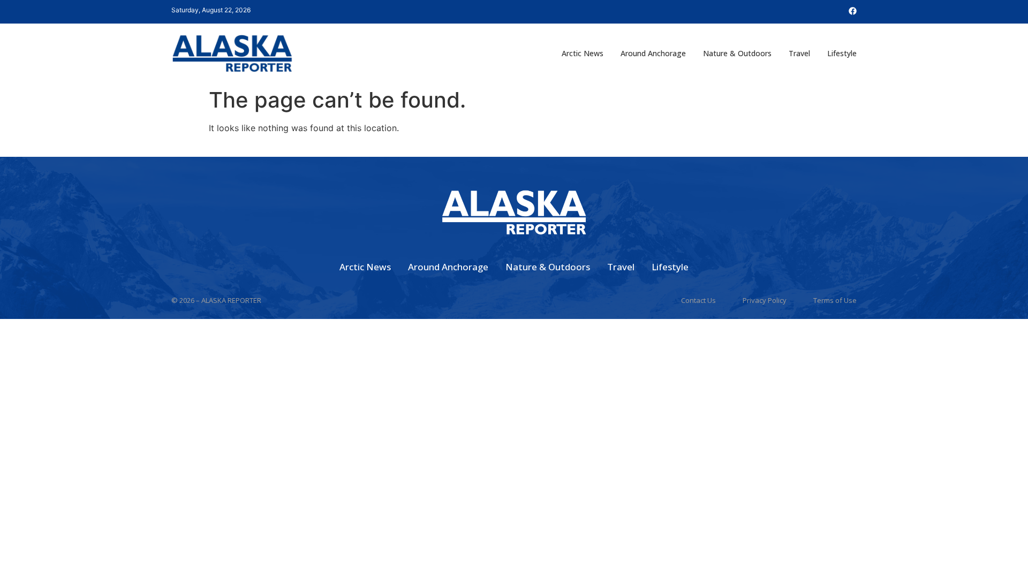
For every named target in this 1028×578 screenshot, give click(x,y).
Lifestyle (842, 53)
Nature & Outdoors (737, 53)
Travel (799, 53)
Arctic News (582, 53)
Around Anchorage (653, 53)
